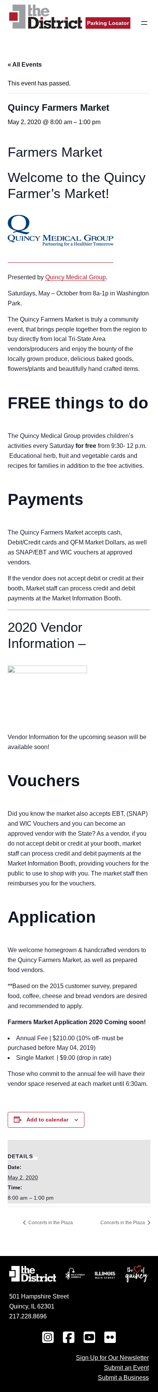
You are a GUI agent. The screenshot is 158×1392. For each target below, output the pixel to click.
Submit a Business (123, 1377)
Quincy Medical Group (75, 277)
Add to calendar (47, 1120)
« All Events (25, 64)
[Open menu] (144, 23)
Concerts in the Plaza (50, 1222)
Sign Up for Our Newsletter (112, 1357)
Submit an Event (126, 1367)
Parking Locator (108, 23)
